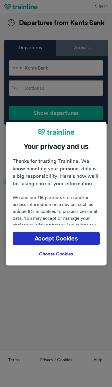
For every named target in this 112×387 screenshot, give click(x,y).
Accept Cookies (56, 238)
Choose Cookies (56, 254)
